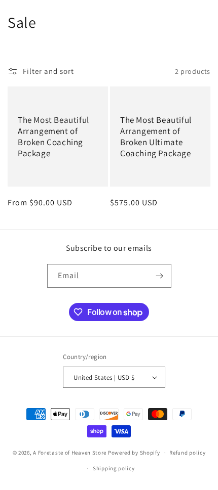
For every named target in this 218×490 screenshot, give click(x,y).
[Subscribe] (160, 276)
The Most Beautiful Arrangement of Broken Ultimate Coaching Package (156, 136)
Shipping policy (114, 468)
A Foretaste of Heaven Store (69, 452)
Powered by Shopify (134, 452)
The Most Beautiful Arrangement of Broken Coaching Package (53, 136)
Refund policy (187, 452)
